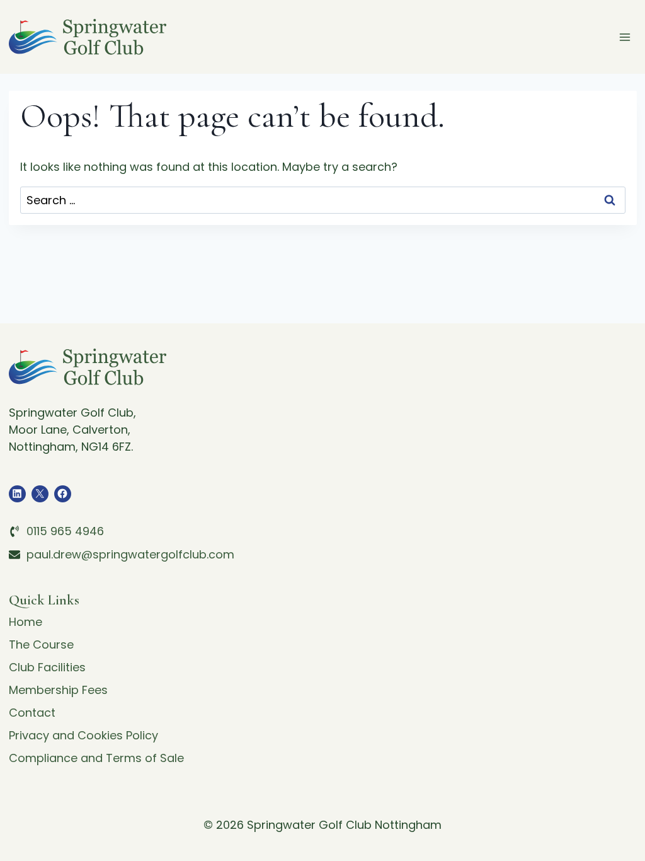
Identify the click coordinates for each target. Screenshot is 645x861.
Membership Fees (58, 690)
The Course (41, 644)
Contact (32, 712)
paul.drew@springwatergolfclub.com (130, 554)
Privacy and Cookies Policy (83, 735)
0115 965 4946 (65, 531)
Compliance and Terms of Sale (96, 758)
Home (25, 622)
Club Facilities (47, 667)
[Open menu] (625, 37)
